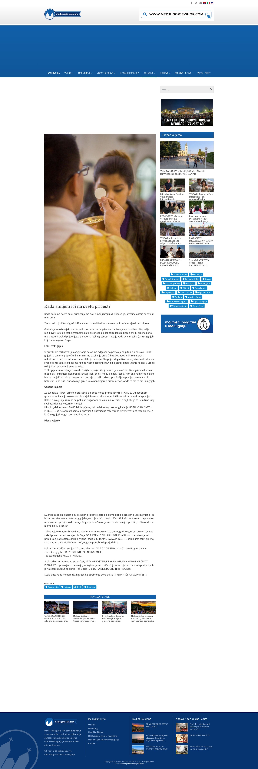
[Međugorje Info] (62, 13)
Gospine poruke (172, 283)
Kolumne (67, 587)
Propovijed (169, 292)
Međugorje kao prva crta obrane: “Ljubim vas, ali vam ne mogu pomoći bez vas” (142, 618)
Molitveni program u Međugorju (103, 735)
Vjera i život (204, 73)
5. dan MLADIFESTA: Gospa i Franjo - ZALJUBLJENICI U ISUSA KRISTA (199, 264)
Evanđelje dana (172, 279)
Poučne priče (53, 587)
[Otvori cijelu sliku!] (100, 217)
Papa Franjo (200, 288)
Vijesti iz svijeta (179, 306)
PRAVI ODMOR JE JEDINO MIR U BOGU (157, 725)
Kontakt (92, 743)
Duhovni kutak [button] (183, 73)
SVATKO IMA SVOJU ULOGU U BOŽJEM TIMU (157, 747)
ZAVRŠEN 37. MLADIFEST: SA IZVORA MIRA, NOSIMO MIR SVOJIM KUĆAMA (201, 242)
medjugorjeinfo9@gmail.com (132, 763)
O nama (92, 724)
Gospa (208, 279)
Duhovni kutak (180, 274)
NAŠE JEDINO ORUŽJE (200, 735)
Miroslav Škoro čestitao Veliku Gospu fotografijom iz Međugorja (172, 198)
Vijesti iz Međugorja (178, 301)
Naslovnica (53, 73)
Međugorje (205, 283)
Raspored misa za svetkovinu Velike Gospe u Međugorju (198, 219)
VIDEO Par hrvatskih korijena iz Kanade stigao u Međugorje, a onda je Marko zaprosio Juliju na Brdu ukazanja (172, 243)
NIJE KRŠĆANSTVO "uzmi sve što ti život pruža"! (201, 747)
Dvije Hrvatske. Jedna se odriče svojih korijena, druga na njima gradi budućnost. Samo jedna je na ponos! (113, 618)
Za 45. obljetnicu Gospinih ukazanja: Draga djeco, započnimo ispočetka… (157, 738)
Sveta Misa (91, 587)
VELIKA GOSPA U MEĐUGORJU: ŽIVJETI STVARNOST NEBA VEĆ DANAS (182, 172)
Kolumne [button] (148, 73)
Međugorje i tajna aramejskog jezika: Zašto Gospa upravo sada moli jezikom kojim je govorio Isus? (84, 618)
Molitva (172, 288)
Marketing (93, 728)
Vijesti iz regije (200, 301)
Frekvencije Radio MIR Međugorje (103, 739)
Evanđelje (197, 274)
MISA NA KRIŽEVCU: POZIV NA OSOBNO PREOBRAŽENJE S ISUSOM (170, 264)
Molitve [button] (164, 73)
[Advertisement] (134, 46)
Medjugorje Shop (129, 73)
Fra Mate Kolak (192, 279)
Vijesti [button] (68, 73)
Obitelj (186, 288)
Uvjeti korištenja (95, 732)
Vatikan (178, 297)
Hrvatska (190, 283)
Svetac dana (186, 292)
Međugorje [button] (84, 73)
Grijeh (79, 587)
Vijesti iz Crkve (194, 297)
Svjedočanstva (205, 292)
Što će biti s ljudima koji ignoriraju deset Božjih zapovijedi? (200, 727)
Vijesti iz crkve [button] (105, 73)
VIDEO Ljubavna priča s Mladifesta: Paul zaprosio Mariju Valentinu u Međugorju (201, 198)
